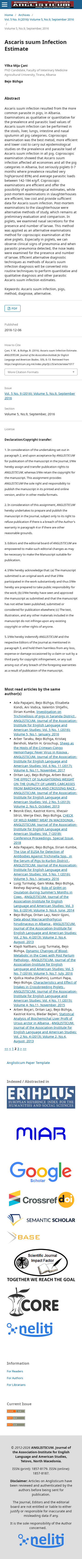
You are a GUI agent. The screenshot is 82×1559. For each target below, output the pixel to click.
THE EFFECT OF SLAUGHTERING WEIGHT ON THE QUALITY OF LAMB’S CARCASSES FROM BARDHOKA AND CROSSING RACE (45, 783)
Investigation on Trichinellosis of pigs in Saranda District (44, 713)
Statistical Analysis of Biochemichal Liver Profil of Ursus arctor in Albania (44, 1018)
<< (6, 1049)
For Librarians (16, 1385)
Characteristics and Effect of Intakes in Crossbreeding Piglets (45, 984)
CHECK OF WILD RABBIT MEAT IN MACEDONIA (44, 817)
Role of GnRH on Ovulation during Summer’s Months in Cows (43, 892)
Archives (24, 15)
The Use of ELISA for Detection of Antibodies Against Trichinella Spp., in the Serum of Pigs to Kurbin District (43, 856)
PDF (14, 308)
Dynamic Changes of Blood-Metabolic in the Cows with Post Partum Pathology (44, 955)
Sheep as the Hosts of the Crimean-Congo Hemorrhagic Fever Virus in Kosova (44, 747)
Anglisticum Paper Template (28, 1063)
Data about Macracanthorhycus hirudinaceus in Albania (38, 921)
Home (9, 15)
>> (24, 1049)
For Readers (15, 1371)
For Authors (15, 1378)
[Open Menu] (4, 4)
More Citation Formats (23, 372)
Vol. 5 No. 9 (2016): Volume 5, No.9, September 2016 (39, 19)
